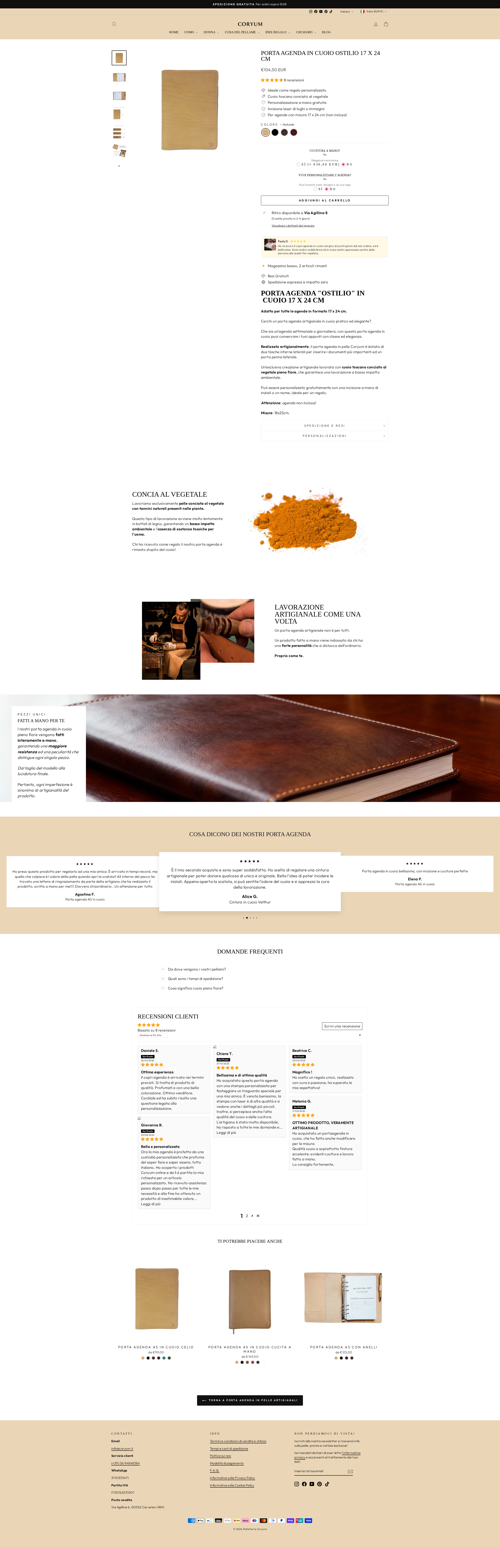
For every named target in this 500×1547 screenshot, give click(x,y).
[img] (174, 1064)
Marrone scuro (284, 132)
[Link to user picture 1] (249, 1046)
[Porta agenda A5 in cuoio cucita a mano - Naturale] (237, 1362)
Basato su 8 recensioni (156, 1030)
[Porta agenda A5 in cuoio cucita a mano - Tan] (247, 1362)
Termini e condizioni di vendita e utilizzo (238, 1441)
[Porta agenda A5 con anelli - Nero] (341, 1358)
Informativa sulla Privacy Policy (232, 1478)
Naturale (266, 132)
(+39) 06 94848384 (125, 1463)
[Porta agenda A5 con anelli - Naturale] (336, 1358)
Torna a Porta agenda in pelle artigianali (253, 1400)
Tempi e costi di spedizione (229, 1448)
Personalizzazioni (325, 436)
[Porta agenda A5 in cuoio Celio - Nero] (148, 1358)
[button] (272, 80)
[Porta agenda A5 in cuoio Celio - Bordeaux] (159, 1358)
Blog (326, 32)
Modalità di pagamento (227, 1463)
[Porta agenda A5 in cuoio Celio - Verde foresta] (169, 1358)
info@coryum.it (122, 1448)
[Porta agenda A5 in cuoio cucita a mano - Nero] (242, 1362)
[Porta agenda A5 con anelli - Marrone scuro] (352, 1358)
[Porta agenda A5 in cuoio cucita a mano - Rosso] (252, 1362)
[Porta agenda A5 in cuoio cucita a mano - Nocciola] (263, 1362)
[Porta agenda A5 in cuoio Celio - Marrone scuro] (153, 1358)
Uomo (189, 32)
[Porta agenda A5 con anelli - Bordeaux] (346, 1358)
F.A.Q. (215, 1470)
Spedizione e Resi (324, 425)
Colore (277, 124)
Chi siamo (304, 32)
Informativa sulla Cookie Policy (232, 1485)
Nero (275, 132)
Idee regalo (276, 32)
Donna (210, 32)
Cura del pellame (241, 32)
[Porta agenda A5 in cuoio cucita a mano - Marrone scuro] (258, 1362)
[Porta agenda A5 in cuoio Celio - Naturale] (143, 1358)
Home (174, 32)
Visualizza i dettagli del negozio (293, 225)
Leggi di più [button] (226, 1132)
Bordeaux (294, 132)
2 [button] (247, 1215)
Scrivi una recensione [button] (342, 1026)
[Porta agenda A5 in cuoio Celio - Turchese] (164, 1358)
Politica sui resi (220, 1456)
